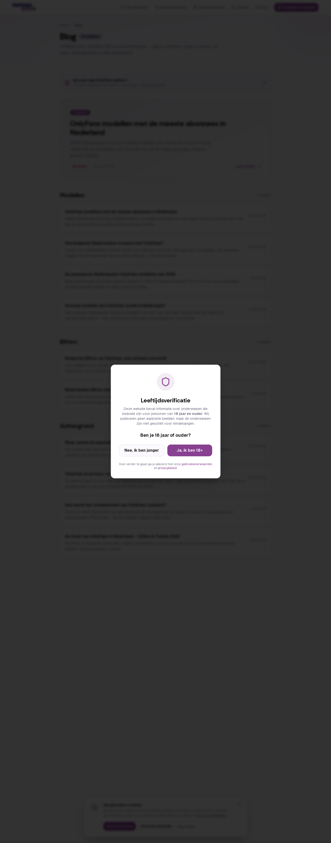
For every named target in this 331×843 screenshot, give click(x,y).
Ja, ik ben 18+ (190, 450)
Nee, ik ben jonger (141, 450)
